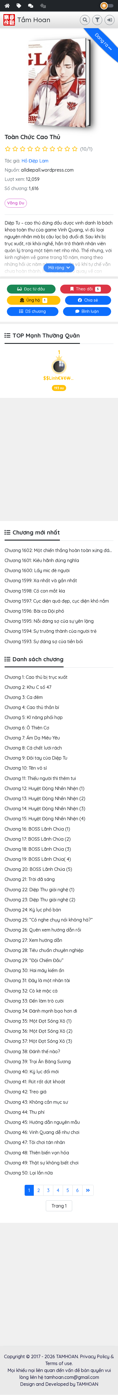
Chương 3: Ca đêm (24, 697)
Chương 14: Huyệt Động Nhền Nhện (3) (45, 808)
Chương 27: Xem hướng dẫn (33, 940)
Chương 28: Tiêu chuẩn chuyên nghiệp (44, 950)
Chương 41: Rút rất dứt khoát (35, 1081)
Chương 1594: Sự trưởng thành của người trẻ (51, 631)
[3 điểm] (22, 149)
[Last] (88, 1190)
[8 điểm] (60, 149)
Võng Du (15, 203)
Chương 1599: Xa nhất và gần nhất (41, 580)
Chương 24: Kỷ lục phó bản (33, 910)
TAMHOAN (67, 1356)
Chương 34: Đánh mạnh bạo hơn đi (41, 1011)
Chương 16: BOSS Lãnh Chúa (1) (37, 829)
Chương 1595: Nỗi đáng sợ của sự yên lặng (49, 621)
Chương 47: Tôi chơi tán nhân (35, 1142)
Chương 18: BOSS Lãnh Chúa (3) (38, 849)
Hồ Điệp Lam (34, 161)
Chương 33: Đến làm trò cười (34, 1001)
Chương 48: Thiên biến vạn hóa (37, 1153)
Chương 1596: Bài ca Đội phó (34, 611)
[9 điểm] (67, 149)
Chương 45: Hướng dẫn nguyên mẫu (42, 1122)
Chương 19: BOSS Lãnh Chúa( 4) (38, 859)
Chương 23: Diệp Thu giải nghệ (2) (40, 899)
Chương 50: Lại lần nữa (29, 1173)
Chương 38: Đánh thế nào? (32, 1051)
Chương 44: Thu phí (24, 1112)
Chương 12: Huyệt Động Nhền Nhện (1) (44, 788)
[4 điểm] (30, 149)
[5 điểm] (37, 149)
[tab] (32, 311)
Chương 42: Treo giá (25, 1092)
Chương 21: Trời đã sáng (30, 879)
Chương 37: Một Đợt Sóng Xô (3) (38, 1041)
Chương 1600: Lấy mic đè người (37, 570)
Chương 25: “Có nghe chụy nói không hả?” (49, 920)
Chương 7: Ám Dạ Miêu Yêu (32, 738)
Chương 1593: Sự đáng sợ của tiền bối (44, 641)
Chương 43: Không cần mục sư (36, 1102)
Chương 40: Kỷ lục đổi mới (32, 1071)
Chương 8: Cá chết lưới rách (33, 748)
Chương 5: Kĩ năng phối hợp (34, 717)
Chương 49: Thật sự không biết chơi (41, 1163)
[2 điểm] (15, 149)
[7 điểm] (52, 149)
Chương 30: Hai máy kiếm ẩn (34, 970)
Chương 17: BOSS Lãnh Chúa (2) (38, 839)
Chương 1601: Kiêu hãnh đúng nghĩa (42, 560)
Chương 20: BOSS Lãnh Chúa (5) (38, 869)
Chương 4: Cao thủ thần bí (32, 707)
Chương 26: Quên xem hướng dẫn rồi (43, 930)
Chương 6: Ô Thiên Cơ (27, 728)
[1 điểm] (8, 149)
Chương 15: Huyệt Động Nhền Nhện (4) (45, 818)
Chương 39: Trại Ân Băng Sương (38, 1061)
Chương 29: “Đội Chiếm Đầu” (34, 960)
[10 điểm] (75, 149)
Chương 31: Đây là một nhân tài (37, 980)
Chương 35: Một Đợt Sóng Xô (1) (38, 1021)
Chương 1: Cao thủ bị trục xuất (36, 677)
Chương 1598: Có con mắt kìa (35, 591)
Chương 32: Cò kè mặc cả (31, 991)
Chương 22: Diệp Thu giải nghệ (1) (39, 889)
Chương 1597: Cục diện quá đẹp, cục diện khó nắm (57, 601)
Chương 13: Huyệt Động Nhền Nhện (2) (45, 798)
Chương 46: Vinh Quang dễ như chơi (42, 1132)
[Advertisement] (59, 459)
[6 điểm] (45, 149)
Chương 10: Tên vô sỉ (26, 768)
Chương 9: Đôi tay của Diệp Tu (36, 758)
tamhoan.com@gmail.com (71, 1377)
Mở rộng (56, 267)
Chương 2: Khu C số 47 (28, 687)
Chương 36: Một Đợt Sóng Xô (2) (38, 1031)
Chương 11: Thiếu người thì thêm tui (40, 778)
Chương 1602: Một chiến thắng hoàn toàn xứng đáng (60, 550)
